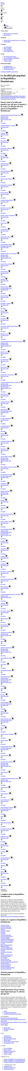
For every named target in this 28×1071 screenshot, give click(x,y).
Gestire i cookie (7, 61)
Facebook (22, 1059)
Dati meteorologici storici (10, 56)
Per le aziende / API (8, 51)
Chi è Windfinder (8, 50)
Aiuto (7, 25)
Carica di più (4, 890)
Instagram (22, 1060)
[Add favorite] (22, 114)
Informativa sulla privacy (10, 67)
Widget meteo (7, 41)
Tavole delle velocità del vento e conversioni (15, 40)
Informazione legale (8, 69)
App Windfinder (8, 47)
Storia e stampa (7, 48)
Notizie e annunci (8, 59)
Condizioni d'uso (8, 66)
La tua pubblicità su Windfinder (11, 58)
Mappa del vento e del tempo (11, 33)
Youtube (22, 1062)
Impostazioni (9, 28)
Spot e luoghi (7, 35)
